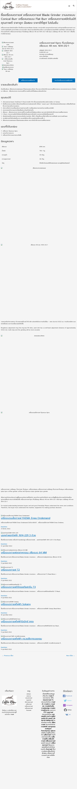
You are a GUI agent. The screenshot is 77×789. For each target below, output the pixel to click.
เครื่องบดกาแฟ (29, 706)
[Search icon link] (74, 6)
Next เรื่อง (70, 656)
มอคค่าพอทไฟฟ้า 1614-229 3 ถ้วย (18, 535)
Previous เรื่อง (7, 656)
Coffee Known (22, 5)
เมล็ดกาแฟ (29, 704)
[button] (28, 80)
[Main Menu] (69, 6)
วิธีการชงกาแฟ (29, 702)
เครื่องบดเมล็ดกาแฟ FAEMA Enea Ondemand (25, 518)
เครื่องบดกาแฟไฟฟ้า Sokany (16, 604)
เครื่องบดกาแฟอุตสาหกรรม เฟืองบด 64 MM (24, 552)
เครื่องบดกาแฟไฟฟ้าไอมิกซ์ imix (17, 621)
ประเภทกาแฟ (28, 698)
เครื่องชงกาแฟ (29, 708)
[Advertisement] (38, 674)
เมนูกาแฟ (28, 700)
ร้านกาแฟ (28, 710)
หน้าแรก (29, 694)
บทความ (29, 696)
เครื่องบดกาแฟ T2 (10, 570)
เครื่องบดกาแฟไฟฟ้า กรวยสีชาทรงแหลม (21, 639)
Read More (4, 526)
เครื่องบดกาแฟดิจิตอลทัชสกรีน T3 (18, 587)
